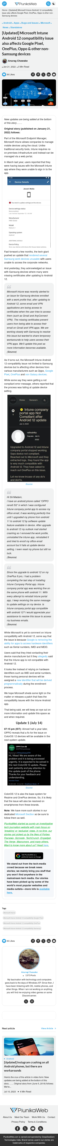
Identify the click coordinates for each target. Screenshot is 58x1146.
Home (4, 10)
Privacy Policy (18, 1121)
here (45, 845)
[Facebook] (17, 1128)
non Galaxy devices (36, 374)
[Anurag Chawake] (29, 958)
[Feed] (40, 1128)
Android (10, 1058)
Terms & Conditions (37, 1121)
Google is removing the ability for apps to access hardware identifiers (28, 641)
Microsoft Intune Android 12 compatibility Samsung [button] (22, 928)
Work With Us (38, 1117)
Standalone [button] (16, 27)
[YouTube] (32, 1128)
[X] (25, 1128)
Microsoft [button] (45, 22)
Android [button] (7, 22)
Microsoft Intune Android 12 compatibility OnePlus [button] (22, 923)
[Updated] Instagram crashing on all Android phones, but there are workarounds (26, 1066)
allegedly (43, 656)
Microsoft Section (24, 814)
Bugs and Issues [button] (30, 22)
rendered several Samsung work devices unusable (25, 256)
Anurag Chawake (18, 60)
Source (12, 351)
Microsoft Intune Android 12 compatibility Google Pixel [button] (23, 918)
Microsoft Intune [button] (9, 913)
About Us (7, 1117)
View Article (47, 1028)
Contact (51, 1117)
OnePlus (15, 374)
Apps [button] (16, 22)
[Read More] (29, 1046)
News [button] (5, 27)
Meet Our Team (22, 1117)
